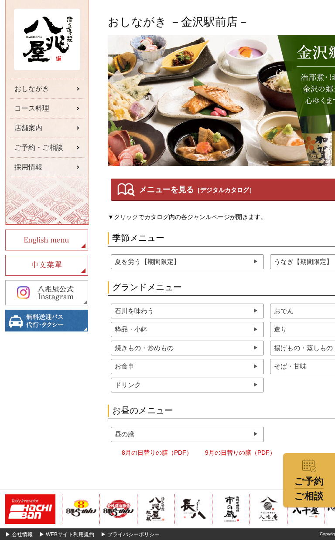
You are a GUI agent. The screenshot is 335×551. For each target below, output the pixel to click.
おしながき (31, 88)
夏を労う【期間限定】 (147, 261)
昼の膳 (124, 434)
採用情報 (28, 167)
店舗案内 (28, 128)
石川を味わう (134, 310)
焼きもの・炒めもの (144, 348)
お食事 (124, 366)
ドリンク (128, 385)
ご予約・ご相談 (38, 147)
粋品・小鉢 (131, 329)
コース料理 (31, 108)
